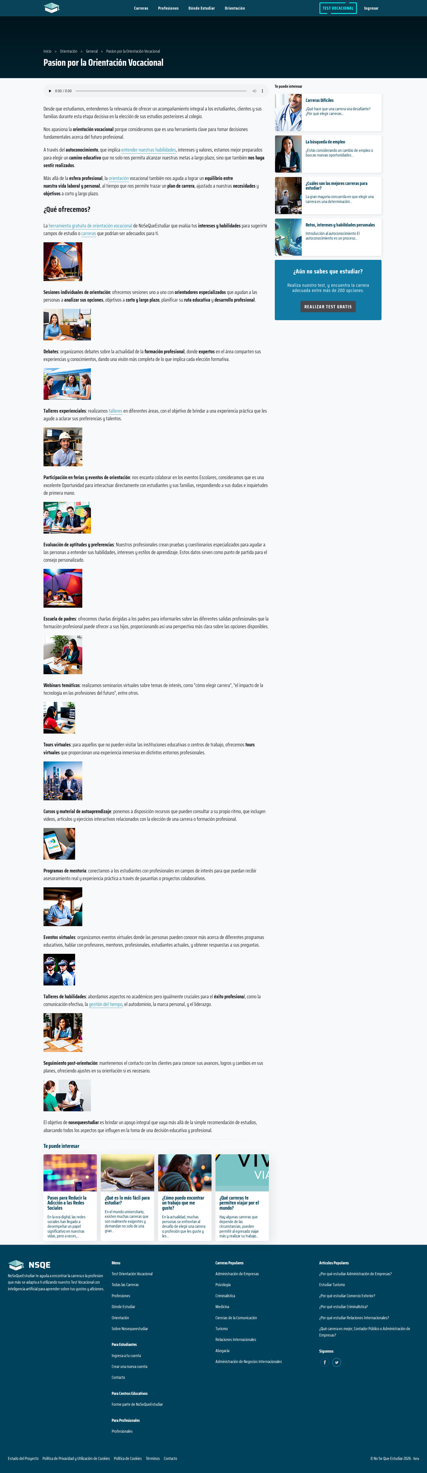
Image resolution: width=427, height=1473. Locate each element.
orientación (119, 178)
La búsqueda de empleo (325, 141)
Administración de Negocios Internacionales (248, 1361)
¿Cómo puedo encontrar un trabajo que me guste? (183, 1203)
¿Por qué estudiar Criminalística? (343, 1306)
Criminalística (225, 1295)
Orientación (235, 8)
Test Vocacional (338, 8)
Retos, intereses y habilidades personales (340, 224)
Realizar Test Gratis (328, 306)
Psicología (223, 1284)
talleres (115, 411)
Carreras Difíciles (320, 100)
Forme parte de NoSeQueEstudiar (137, 1404)
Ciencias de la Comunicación (236, 1317)
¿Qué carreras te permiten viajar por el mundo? (239, 1203)
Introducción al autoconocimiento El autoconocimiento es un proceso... (333, 236)
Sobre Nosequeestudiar (130, 1328)
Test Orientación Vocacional (132, 1273)
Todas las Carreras (125, 1284)
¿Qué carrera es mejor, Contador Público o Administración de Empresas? (364, 1332)
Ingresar (371, 8)
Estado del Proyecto (23, 1458)
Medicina (222, 1306)
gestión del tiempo (105, 1004)
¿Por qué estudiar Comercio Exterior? (347, 1295)
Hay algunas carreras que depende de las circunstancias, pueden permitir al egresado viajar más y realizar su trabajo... (239, 1226)
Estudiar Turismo (332, 1284)
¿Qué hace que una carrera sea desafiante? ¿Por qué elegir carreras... (338, 111)
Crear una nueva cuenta (129, 1366)
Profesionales (122, 1431)
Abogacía (222, 1350)
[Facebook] (324, 1362)
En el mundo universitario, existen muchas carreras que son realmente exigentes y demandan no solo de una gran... (127, 1221)
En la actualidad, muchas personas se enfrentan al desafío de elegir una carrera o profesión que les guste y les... (183, 1226)
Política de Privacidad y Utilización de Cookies (76, 1458)
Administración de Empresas (237, 1273)
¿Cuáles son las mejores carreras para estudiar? (336, 185)
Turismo (221, 1328)
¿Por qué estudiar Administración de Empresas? (355, 1273)
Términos (153, 1458)
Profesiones (168, 8)
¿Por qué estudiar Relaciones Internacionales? (354, 1317)
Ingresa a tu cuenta (126, 1355)
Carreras (141, 8)
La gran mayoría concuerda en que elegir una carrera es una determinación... (340, 199)
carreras (88, 233)
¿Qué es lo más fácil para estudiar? (127, 1200)
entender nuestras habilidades (148, 150)
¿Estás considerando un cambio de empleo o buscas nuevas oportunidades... (339, 152)
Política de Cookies (128, 1458)
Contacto (118, 1377)
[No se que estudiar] (52, 7)
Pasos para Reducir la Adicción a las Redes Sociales (66, 1203)
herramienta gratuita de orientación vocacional (90, 226)
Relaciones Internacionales (235, 1339)
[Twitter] (336, 1362)
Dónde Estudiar (202, 8)
